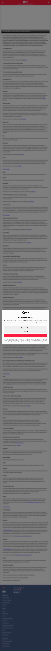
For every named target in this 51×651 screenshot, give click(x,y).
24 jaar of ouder (25, 335)
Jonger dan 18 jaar (25, 327)
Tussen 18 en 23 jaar (25, 331)
